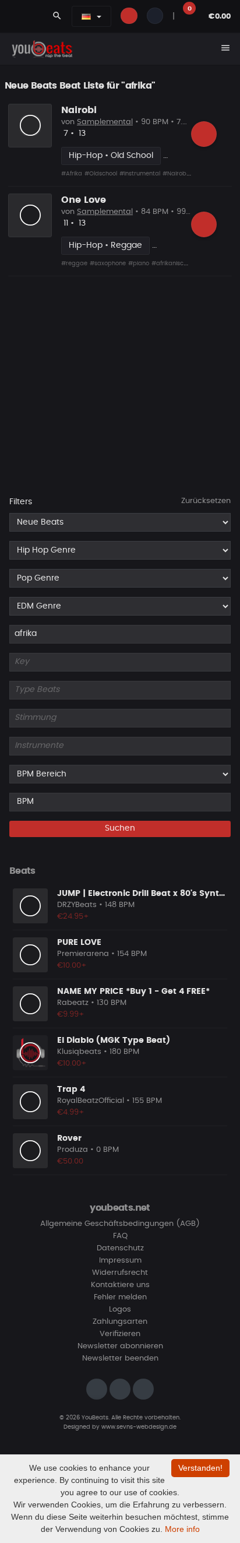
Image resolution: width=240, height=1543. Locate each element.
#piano (138, 263)
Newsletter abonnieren (120, 1346)
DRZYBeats (77, 905)
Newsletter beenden (120, 1358)
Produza (72, 1150)
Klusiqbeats (79, 1052)
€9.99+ (70, 1014)
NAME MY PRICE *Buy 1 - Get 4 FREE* (133, 991)
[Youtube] (143, 1389)
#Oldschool (100, 174)
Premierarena (83, 954)
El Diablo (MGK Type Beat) (113, 1040)
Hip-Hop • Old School (111, 156)
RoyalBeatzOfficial (90, 1101)
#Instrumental (139, 174)
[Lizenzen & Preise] (204, 134)
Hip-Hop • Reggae (105, 245)
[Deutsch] (86, 16)
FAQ (120, 1236)
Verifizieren (120, 1334)
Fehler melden (120, 1297)
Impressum (120, 1260)
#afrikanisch (169, 263)
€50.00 (70, 1161)
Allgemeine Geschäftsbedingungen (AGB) (120, 1224)
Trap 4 (71, 1089)
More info (182, 1529)
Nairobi (79, 110)
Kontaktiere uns (120, 1285)
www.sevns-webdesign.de (139, 1427)
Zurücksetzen (206, 501)
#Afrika (71, 174)
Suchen (120, 828)
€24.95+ (73, 916)
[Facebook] (120, 1389)
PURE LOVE (79, 943)
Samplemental (105, 122)
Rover (69, 1138)
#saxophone (108, 263)
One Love (83, 200)
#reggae (74, 263)
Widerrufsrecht (120, 1273)
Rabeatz (73, 1003)
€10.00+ (72, 965)
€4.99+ (70, 1112)
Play (30, 125)
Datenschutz (120, 1248)
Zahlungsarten (120, 1322)
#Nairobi (175, 174)
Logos (120, 1309)
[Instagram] (96, 1389)
